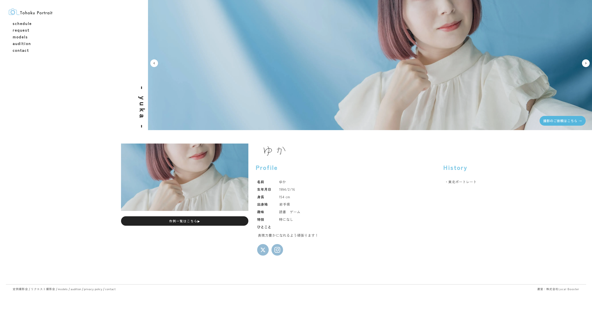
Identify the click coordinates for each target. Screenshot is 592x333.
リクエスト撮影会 (43, 289)
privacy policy (93, 289)
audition (76, 289)
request (21, 30)
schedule (22, 23)
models (63, 289)
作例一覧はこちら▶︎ (184, 221)
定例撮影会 (20, 289)
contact (110, 289)
